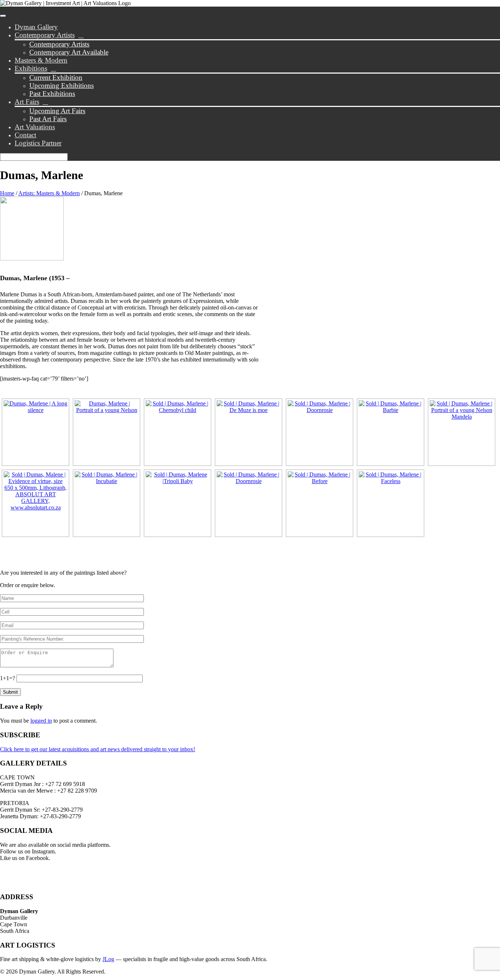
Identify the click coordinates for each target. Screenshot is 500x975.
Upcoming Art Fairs (57, 111)
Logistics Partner (38, 143)
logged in (41, 721)
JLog (108, 959)
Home (7, 193)
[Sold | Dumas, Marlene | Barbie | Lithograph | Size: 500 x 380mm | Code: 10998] (390, 432)
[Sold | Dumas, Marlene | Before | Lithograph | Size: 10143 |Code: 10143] (319, 503)
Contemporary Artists (45, 35)
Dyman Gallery (36, 27)
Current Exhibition (55, 77)
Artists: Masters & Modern (49, 193)
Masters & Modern (41, 60)
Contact (25, 135)
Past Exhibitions (52, 93)
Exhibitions (31, 68)
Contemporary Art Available (68, 52)
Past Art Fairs (48, 119)
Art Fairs (27, 101)
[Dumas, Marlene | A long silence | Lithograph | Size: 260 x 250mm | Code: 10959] (35, 432)
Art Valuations (35, 127)
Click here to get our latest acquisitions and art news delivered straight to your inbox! (97, 749)
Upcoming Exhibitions (61, 85)
